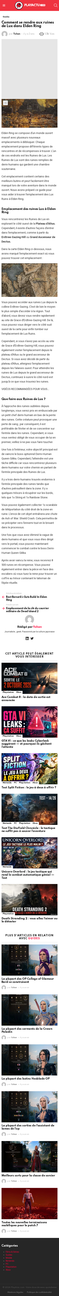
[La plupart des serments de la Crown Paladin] (29, 1009)
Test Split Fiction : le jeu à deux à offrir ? (29, 787)
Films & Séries (12, 1252)
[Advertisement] (29, 68)
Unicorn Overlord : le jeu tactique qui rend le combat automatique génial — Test (28, 874)
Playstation (8, 692)
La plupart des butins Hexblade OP (25, 1078)
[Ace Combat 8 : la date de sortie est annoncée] (29, 678)
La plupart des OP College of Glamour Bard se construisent (28, 980)
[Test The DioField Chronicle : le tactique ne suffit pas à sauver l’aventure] (29, 809)
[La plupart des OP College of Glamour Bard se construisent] (29, 960)
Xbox (18, 692)
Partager (5, 102)
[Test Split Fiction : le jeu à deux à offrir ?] (29, 768)
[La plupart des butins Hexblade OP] (29, 1059)
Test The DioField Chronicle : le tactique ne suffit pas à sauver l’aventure (28, 830)
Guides (34, 938)
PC (15, 783)
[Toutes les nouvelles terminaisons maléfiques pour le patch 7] (29, 1203)
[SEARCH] (55, 5)
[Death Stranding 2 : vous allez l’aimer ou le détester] (29, 899)
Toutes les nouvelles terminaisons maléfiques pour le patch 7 (24, 1224)
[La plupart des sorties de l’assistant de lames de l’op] (29, 1106)
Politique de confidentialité (39, 1292)
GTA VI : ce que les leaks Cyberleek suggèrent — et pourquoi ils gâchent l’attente (26, 743)
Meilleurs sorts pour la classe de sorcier (28, 1175)
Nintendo (7, 783)
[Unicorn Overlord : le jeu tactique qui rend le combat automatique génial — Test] (29, 852)
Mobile (9, 1258)
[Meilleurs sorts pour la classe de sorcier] (29, 1156)
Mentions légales (15, 1292)
